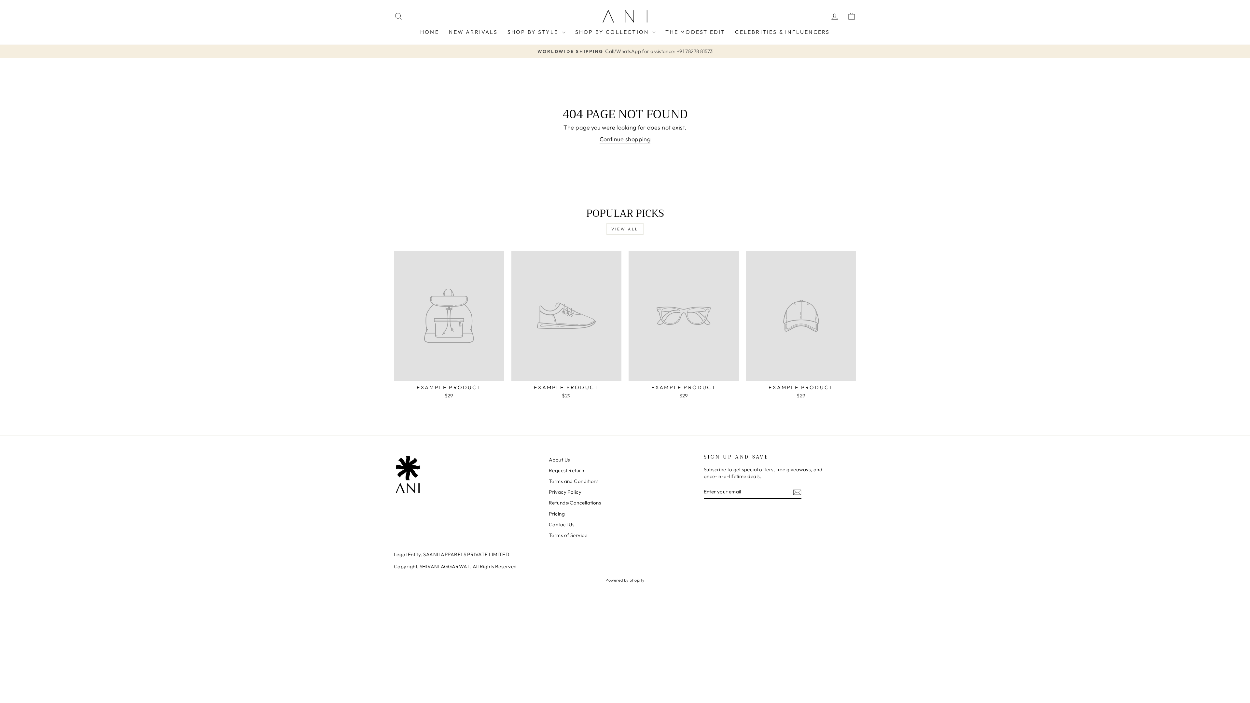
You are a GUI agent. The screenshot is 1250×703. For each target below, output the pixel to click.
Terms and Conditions (574, 481)
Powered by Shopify (624, 580)
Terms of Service (568, 535)
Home (429, 32)
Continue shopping (625, 139)
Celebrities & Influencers (782, 32)
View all (625, 229)
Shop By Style (534, 32)
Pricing (557, 514)
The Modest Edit (695, 32)
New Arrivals (473, 32)
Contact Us (562, 524)
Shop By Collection (613, 32)
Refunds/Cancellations (575, 503)
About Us (559, 460)
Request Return (566, 470)
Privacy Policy (565, 492)
